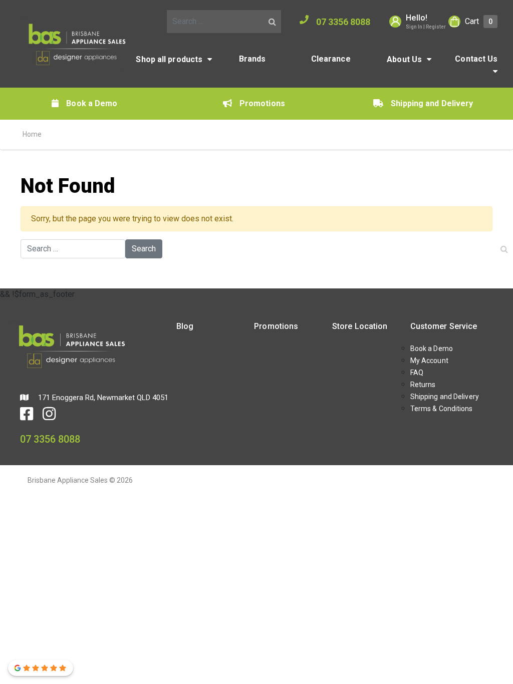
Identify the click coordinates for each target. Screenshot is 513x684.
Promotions (262, 103)
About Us (404, 59)
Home (32, 134)
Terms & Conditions (441, 409)
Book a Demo (91, 103)
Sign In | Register (426, 27)
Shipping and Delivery (432, 103)
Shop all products (169, 59)
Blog (184, 326)
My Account (429, 361)
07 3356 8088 (343, 22)
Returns (423, 385)
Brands (252, 59)
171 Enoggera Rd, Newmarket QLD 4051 (102, 397)
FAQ (416, 373)
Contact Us (476, 59)
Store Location (359, 326)
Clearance (331, 59)
